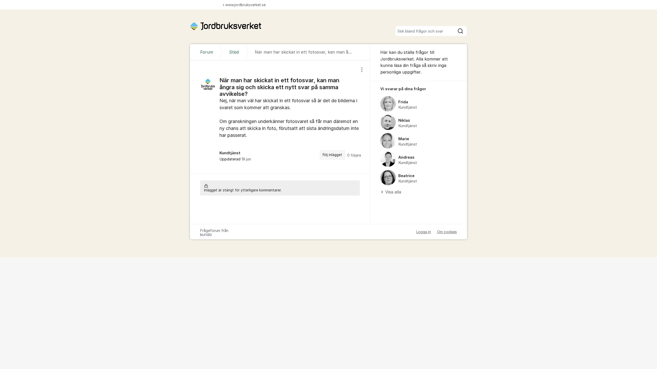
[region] (280, 117)
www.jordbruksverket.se (245, 5)
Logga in (423, 232)
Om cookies (447, 232)
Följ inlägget (332, 155)
